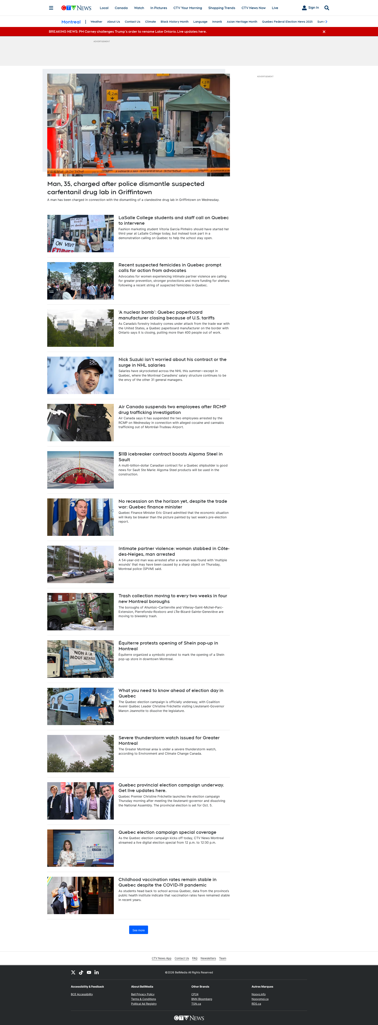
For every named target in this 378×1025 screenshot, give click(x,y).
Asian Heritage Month (242, 21)
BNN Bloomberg (201, 999)
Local (104, 8)
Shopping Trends (221, 8)
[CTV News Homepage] (76, 8)
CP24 (194, 994)
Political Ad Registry (144, 1003)
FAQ (194, 958)
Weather (96, 21)
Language (200, 21)
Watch (139, 8)
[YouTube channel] (89, 972)
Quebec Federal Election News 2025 (287, 21)
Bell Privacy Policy (143, 994)
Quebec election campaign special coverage (167, 832)
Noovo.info (259, 994)
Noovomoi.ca (260, 999)
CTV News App (161, 958)
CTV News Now (254, 8)
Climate (150, 21)
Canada (121, 8)
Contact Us (132, 21)
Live (275, 8)
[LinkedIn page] (96, 972)
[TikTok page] (81, 972)
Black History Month (175, 21)
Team (222, 958)
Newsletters (208, 958)
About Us (113, 21)
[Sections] (51, 8)
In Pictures (158, 8)
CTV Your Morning (187, 8)
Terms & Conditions (143, 999)
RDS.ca (256, 1003)
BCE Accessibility (82, 994)
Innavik (217, 21)
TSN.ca (196, 1003)
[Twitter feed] (73, 972)
